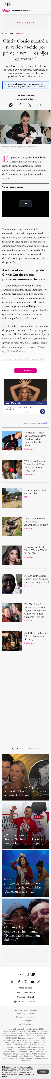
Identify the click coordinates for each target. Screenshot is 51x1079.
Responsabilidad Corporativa (25, 1010)
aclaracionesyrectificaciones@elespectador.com (25, 1047)
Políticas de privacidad (25, 1017)
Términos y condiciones (25, 1014)
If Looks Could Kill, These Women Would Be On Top (35, 550)
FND (26, 497)
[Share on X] (30, 105)
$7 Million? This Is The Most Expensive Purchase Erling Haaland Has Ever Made (35, 439)
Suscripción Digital (25, 997)
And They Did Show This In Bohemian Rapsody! (35, 636)
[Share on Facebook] (20, 105)
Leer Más (25, 370)
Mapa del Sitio (25, 988)
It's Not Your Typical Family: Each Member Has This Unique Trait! (36, 578)
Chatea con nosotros (27, 1001)
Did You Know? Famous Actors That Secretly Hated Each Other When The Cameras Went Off (35, 610)
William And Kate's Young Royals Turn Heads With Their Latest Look (34, 466)
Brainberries (29, 449)
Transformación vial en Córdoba (35, 491)
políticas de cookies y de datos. (18, 1075)
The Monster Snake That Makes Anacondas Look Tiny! (36, 521)
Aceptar (43, 1072)
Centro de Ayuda (25, 1021)
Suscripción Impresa (25, 992)
